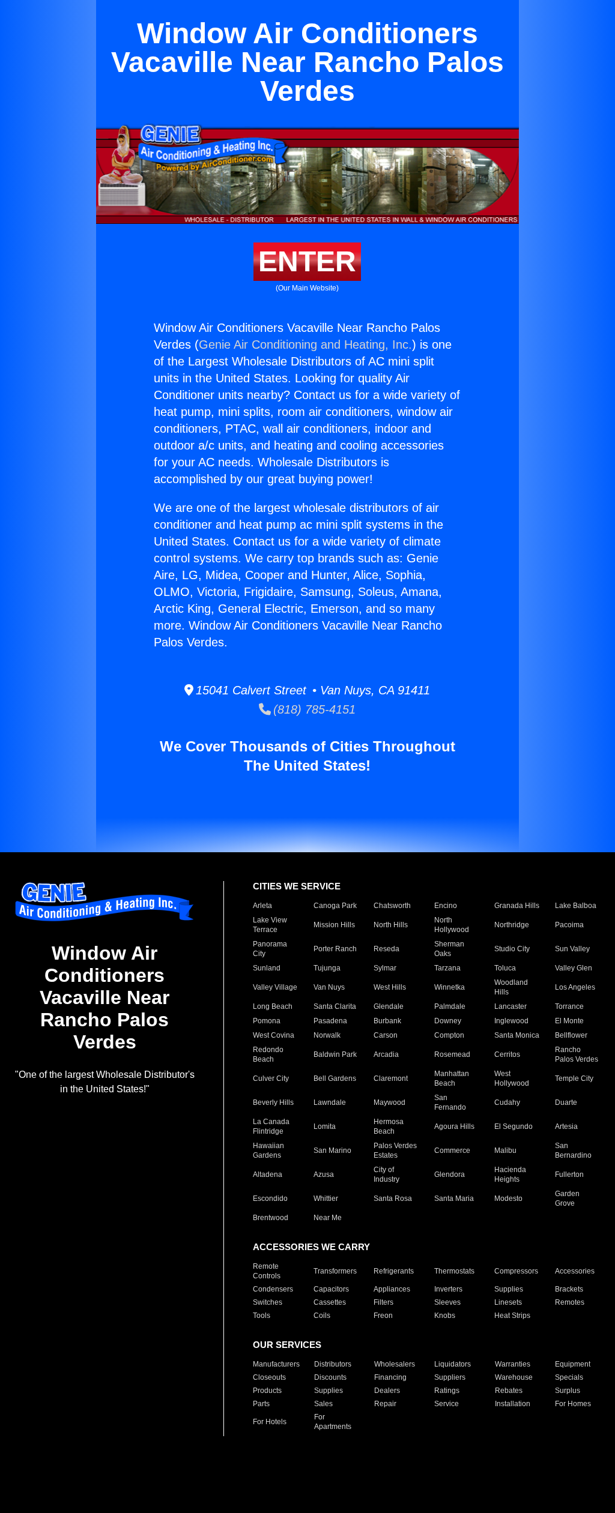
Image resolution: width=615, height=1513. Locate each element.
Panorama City (270, 949)
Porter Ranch (335, 949)
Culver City (271, 1078)
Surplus (567, 1390)
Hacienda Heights (510, 1175)
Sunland (266, 968)
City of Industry (386, 1175)
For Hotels (269, 1422)
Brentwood (270, 1218)
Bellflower (571, 1035)
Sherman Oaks (449, 949)
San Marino (332, 1150)
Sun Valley (572, 949)
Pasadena (330, 1021)
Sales (323, 1404)
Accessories (575, 1271)
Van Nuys (329, 987)
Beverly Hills (273, 1102)
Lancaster (510, 1006)
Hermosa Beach (389, 1126)
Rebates (509, 1390)
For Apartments (332, 1422)
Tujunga (327, 968)
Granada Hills (516, 905)
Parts (261, 1404)
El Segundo (513, 1126)
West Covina (273, 1035)
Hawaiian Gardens (268, 1151)
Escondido (270, 1198)
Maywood (389, 1102)
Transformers (335, 1271)
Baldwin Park (335, 1054)
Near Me (328, 1218)
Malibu (505, 1150)
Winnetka (449, 987)
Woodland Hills (511, 987)
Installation (512, 1404)
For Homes (573, 1404)
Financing (390, 1377)
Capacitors (331, 1289)
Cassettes (330, 1302)
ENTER (307, 261)
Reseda (386, 949)
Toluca (505, 968)
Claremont (391, 1078)
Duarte (566, 1102)
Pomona (266, 1021)
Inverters (448, 1289)
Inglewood (511, 1021)
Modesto (508, 1198)
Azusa (324, 1174)
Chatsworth (392, 905)
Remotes (569, 1302)
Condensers (273, 1289)
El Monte (569, 1021)
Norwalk (327, 1035)
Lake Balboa (575, 905)
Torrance (569, 1006)
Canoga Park (335, 905)
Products (267, 1390)
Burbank (387, 1021)
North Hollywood (451, 925)
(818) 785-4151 (313, 709)
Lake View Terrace (270, 925)
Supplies (508, 1289)
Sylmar (385, 968)
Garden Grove (567, 1199)
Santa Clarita (335, 1006)
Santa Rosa (393, 1198)
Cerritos (507, 1054)
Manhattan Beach (451, 1078)
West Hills (390, 987)
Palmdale (449, 1006)
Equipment (572, 1364)
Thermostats (454, 1271)
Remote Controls (266, 1271)
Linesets (508, 1302)
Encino (445, 905)
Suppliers (449, 1377)
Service (446, 1404)
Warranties (512, 1364)
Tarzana (447, 968)
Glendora (449, 1174)
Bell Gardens (335, 1078)
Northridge (511, 925)
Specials (569, 1377)
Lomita (325, 1126)
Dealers (387, 1390)
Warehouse (514, 1377)
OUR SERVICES (287, 1345)
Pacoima (569, 925)
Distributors (332, 1364)
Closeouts (269, 1377)
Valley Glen (573, 968)
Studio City (512, 949)
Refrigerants (394, 1271)
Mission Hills (334, 925)
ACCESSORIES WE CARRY (311, 1247)
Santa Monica (516, 1035)
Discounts (330, 1377)
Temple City (574, 1078)
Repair (385, 1404)
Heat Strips (512, 1315)
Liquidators (452, 1364)
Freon (383, 1315)
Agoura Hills (454, 1126)
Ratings (446, 1390)
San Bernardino (573, 1151)
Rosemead (452, 1054)
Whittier (326, 1198)
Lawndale (330, 1102)
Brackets (569, 1289)
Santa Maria (454, 1198)
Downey (447, 1021)
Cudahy (507, 1102)
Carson (386, 1035)
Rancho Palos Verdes (576, 1054)
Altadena (267, 1174)
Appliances (392, 1289)
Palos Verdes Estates (395, 1151)
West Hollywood (511, 1078)
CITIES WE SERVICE (297, 886)
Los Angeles (575, 987)
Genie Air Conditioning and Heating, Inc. (305, 344)
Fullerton (569, 1174)
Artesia (566, 1126)
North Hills (391, 925)
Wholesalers (394, 1364)
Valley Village (275, 987)
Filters (383, 1302)
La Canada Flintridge (271, 1126)
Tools (261, 1315)
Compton (449, 1035)
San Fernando (450, 1102)
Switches (267, 1302)
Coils (322, 1315)
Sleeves (447, 1302)
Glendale (389, 1006)
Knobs (444, 1315)
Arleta (262, 905)
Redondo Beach (268, 1054)
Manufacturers (276, 1364)
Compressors (516, 1271)
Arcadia (386, 1054)
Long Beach (272, 1006)
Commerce (452, 1150)
